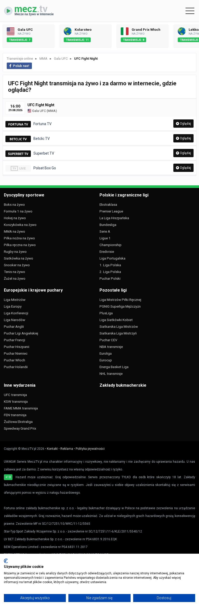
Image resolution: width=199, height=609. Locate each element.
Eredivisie (107, 251)
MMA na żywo (14, 231)
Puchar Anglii (14, 326)
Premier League (111, 211)
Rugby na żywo (15, 251)
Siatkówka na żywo (18, 258)
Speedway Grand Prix (20, 428)
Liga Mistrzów (14, 300)
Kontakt (52, 449)
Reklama (66, 449)
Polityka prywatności (90, 449)
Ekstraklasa (108, 204)
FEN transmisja (15, 415)
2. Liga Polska (110, 272)
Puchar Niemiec (15, 353)
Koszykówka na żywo (20, 225)
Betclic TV (41, 138)
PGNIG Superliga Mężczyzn (120, 306)
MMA (52, 111)
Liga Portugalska (112, 258)
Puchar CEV (108, 340)
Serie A (105, 231)
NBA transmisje (111, 347)
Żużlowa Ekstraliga (18, 422)
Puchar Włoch (14, 360)
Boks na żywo (14, 204)
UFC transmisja (15, 395)
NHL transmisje (111, 373)
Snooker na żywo (17, 265)
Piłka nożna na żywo (19, 238)
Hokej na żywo (15, 218)
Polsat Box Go (44, 168)
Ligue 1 (105, 238)
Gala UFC (38, 111)
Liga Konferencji (16, 313)
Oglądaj (185, 123)
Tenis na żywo (14, 272)
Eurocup (106, 360)
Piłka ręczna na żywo (20, 245)
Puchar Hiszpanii (16, 347)
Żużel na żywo (14, 278)
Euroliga (106, 353)
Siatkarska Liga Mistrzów (119, 326)
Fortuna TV (42, 124)
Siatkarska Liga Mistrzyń (118, 333)
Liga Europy (13, 306)
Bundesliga (108, 225)
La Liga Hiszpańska (114, 218)
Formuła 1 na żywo (18, 211)
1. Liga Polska (110, 265)
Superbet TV (43, 153)
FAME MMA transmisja (21, 408)
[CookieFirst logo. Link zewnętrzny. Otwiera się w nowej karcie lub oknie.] (6, 561)
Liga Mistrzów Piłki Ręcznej (120, 300)
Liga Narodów (14, 320)
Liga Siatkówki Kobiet (116, 320)
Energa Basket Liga (114, 367)
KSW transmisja (16, 401)
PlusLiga (106, 313)
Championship (111, 245)
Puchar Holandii (16, 367)
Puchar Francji (14, 340)
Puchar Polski (110, 278)
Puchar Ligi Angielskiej (21, 333)
